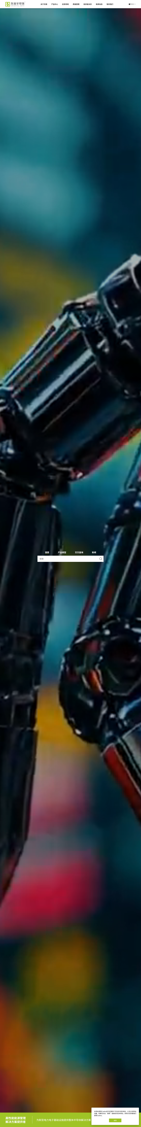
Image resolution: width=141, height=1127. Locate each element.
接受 (115, 1120)
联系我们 (110, 4)
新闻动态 (99, 4)
